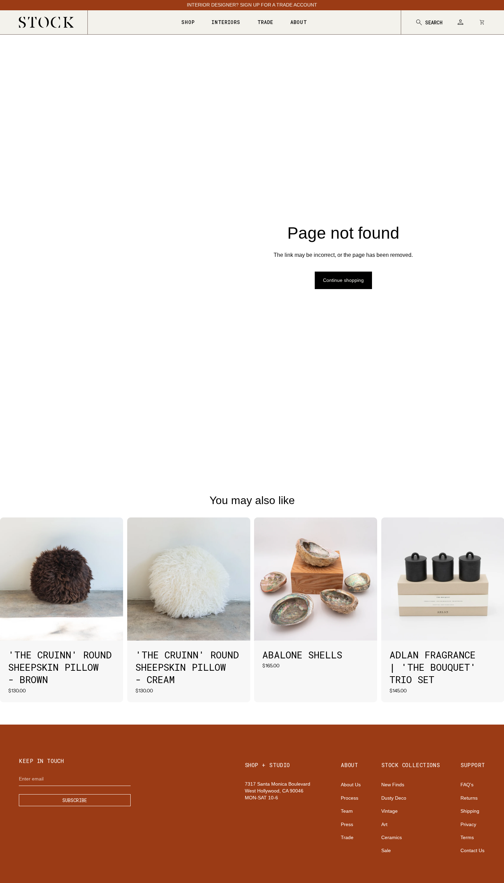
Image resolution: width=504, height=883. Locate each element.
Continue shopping (343, 280)
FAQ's (466, 784)
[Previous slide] (10, 579)
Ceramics (391, 837)
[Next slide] (113, 579)
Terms (467, 837)
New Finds (392, 784)
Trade (347, 837)
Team (347, 811)
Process (349, 798)
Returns (469, 798)
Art (384, 824)
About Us (351, 784)
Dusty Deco (393, 798)
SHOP (187, 22)
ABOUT (298, 22)
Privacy (468, 824)
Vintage (389, 811)
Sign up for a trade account (278, 5)
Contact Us (472, 850)
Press (347, 824)
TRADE (265, 22)
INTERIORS (226, 22)
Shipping (469, 811)
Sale (386, 850)
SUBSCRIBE (74, 800)
